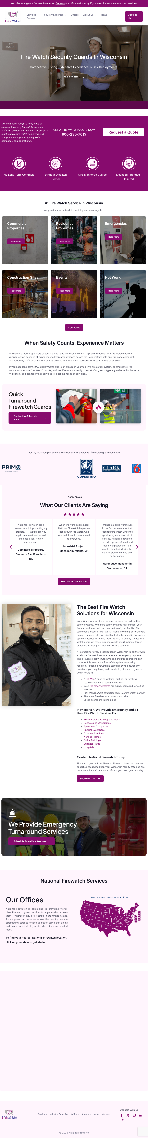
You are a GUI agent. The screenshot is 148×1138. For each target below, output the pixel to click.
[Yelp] (123, 1119)
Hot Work (90, 679)
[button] (37, 14)
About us (88, 14)
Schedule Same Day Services (30, 841)
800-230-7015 (74, 134)
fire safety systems (100, 685)
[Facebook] (121, 1115)
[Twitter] (128, 1115)
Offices (75, 14)
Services (31, 14)
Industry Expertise (53, 14)
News (104, 14)
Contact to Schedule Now (25, 418)
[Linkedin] (140, 1115)
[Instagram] (134, 1115)
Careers (31, 18)
